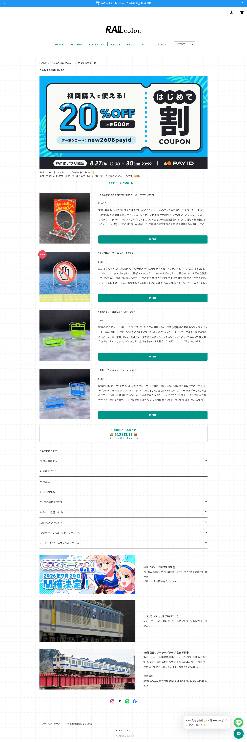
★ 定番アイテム (47, 471)
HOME (59, 44)
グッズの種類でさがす (62, 63)
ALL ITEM (76, 44)
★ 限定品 (44, 481)
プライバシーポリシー (52, 723)
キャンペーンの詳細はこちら (123, 182)
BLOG (130, 44)
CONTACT (160, 44)
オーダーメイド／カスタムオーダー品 (59, 543)
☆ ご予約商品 (47, 491)
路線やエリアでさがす (51, 522)
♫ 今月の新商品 (48, 461)
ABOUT (115, 44)
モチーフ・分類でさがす (51, 512)
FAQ (144, 44)
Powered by (120, 736)
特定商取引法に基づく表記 (80, 723)
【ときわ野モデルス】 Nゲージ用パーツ (59, 532)
